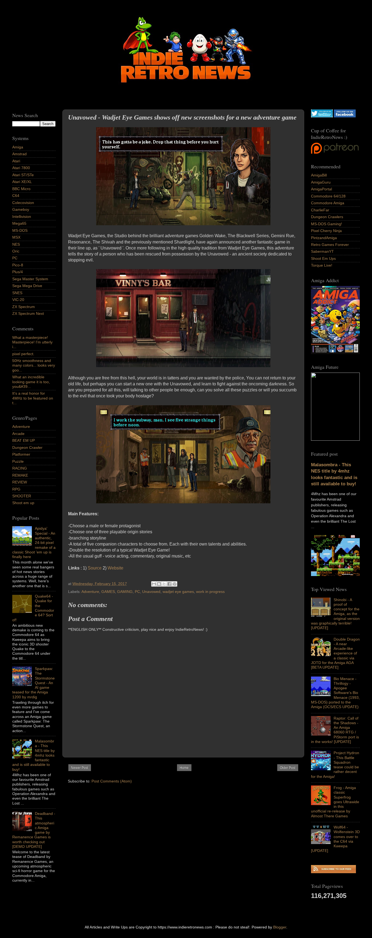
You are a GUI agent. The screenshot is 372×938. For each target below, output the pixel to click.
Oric (15, 251)
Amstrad (19, 154)
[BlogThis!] (159, 584)
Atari (16, 161)
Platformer (21, 454)
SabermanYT (322, 251)
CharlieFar (320, 210)
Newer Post (79, 768)
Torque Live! (321, 265)
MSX (16, 237)
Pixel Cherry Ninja (326, 231)
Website (115, 568)
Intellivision (21, 216)
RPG (16, 489)
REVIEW (19, 482)
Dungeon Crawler (27, 447)
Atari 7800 (21, 168)
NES (16, 244)
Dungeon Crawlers (327, 217)
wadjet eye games (178, 591)
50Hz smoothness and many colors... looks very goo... (33, 365)
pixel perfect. (23, 354)
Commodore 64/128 (328, 196)
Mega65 (19, 223)
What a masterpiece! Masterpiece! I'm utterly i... (32, 342)
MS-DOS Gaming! (326, 224)
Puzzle (18, 461)
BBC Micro (21, 189)
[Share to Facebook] (169, 584)
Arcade (18, 433)
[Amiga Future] (335, 353)
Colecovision (23, 202)
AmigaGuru (321, 182)
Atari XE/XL (22, 181)
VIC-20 (18, 299)
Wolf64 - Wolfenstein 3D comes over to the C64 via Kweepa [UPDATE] (335, 839)
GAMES (108, 591)
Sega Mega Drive (27, 286)
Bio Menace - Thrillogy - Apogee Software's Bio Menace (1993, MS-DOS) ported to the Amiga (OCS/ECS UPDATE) (335, 693)
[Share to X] (164, 584)
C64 (15, 195)
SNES (17, 293)
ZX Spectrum (23, 306)
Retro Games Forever (330, 244)
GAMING (125, 591)
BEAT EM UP (23, 440)
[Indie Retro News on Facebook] (345, 116)
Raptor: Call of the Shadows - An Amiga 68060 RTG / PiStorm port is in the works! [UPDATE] (335, 730)
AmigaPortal (321, 189)
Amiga (17, 147)
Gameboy (20, 209)
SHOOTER (21, 496)
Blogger (279, 927)
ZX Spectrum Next (28, 313)
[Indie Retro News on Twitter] (322, 116)
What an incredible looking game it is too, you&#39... (31, 382)
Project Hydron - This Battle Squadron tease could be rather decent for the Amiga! (335, 764)
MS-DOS (20, 230)
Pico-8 (17, 265)
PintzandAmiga (324, 238)
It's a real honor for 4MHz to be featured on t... (32, 398)
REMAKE (20, 475)
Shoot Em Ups (323, 258)
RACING (19, 468)
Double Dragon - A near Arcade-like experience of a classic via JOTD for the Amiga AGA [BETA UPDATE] (335, 653)
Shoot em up (23, 503)
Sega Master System (30, 279)
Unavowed (151, 591)
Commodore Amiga (327, 203)
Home (184, 768)
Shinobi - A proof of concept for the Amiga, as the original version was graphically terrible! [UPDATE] (335, 614)
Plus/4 (17, 272)
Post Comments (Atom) (112, 781)
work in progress (210, 591)
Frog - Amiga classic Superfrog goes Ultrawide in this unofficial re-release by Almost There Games (335, 801)
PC (137, 591)
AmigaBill (319, 175)
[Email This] (154, 584)
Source (95, 568)
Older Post (287, 768)
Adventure (90, 591)
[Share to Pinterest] (174, 584)
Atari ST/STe (23, 175)
